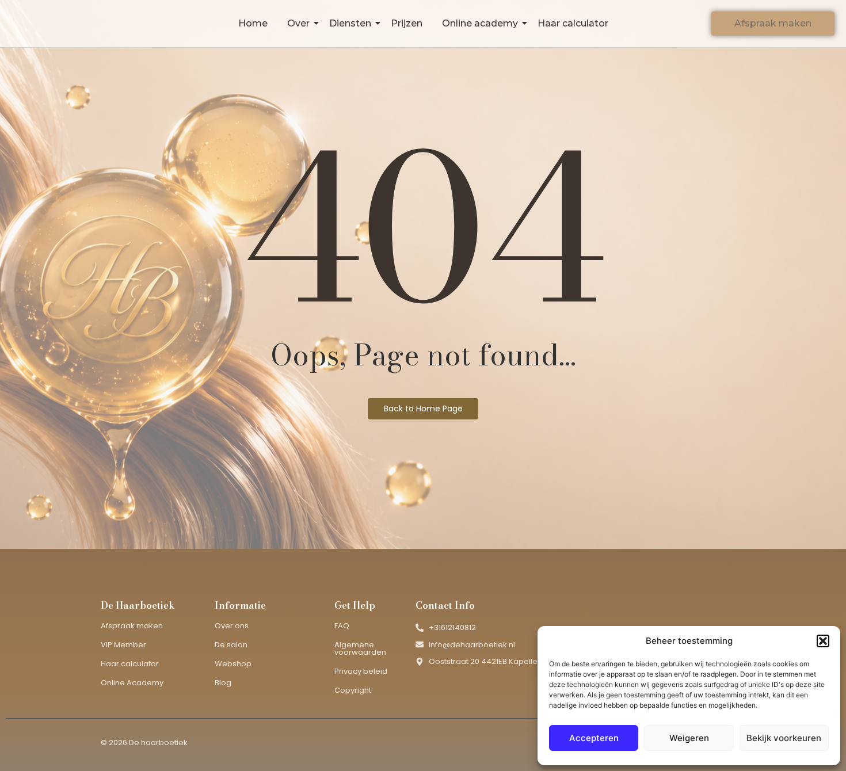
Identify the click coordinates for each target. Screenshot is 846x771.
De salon (231, 644)
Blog (223, 682)
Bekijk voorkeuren (783, 737)
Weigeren (689, 737)
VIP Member (123, 644)
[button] (823, 641)
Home (253, 23)
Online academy (480, 23)
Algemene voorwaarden (360, 648)
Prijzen (406, 23)
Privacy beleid (360, 671)
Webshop (233, 663)
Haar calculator (573, 23)
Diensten (350, 23)
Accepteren (594, 737)
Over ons (232, 625)
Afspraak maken (132, 625)
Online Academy (132, 682)
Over (298, 23)
